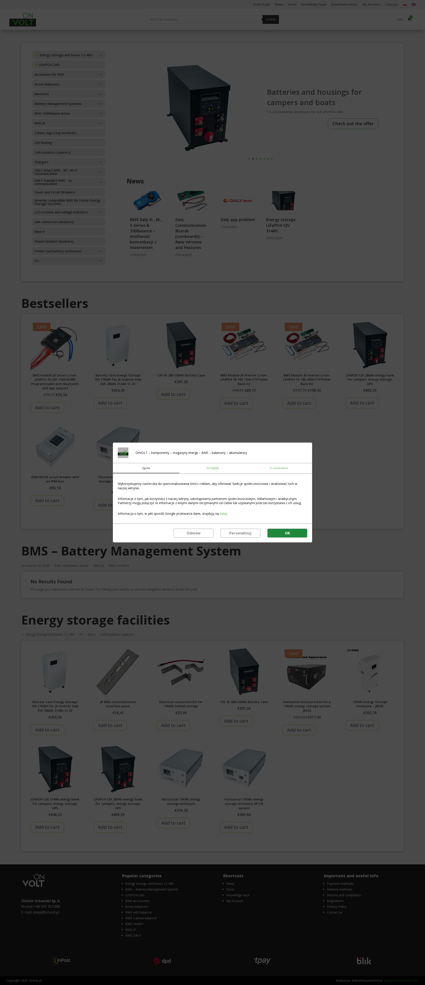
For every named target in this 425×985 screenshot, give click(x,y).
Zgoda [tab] (146, 468)
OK (287, 533)
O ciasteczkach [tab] (279, 468)
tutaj (223, 513)
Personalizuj (240, 533)
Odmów (194, 533)
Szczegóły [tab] (213, 468)
